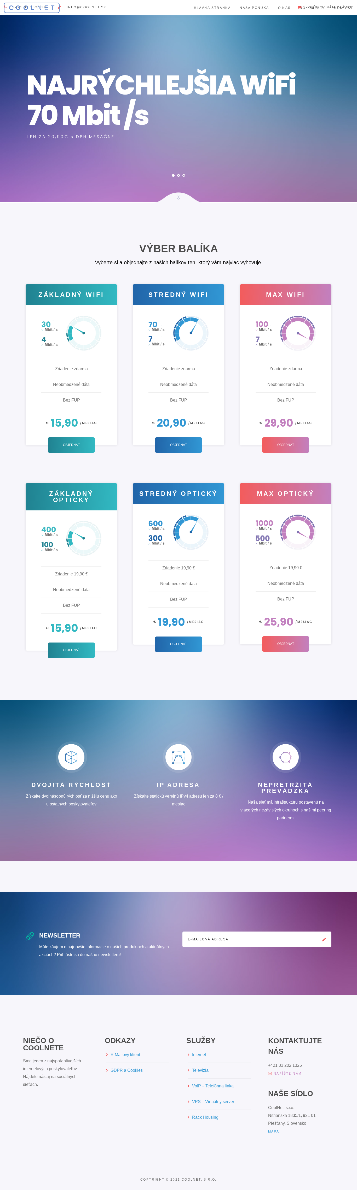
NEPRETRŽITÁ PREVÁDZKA (285, 787)
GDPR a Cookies (127, 1070)
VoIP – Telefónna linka (213, 1086)
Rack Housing (205, 1117)
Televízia (200, 1070)
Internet (199, 1054)
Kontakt (343, 8)
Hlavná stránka (212, 8)
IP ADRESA (178, 784)
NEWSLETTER (59, 935)
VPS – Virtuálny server (213, 1101)
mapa (273, 1131)
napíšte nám (288, 1073)
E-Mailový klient (125, 1054)
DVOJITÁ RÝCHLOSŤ (71, 784)
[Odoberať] (324, 939)
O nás (284, 8)
